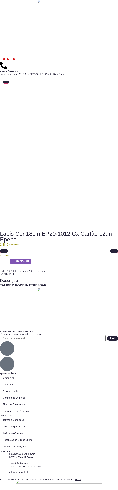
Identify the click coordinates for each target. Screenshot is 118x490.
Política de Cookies (13, 433)
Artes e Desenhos (9, 71)
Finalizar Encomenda (14, 404)
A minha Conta (10, 391)
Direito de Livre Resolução (16, 411)
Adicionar (22, 261)
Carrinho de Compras (14, 398)
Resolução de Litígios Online (17, 440)
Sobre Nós (8, 378)
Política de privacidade (14, 426)
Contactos (8, 384)
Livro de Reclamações (14, 446)
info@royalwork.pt (18, 472)
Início (2, 74)
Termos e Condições (13, 420)
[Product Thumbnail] (6, 82)
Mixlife (78, 479)
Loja (9, 74)
